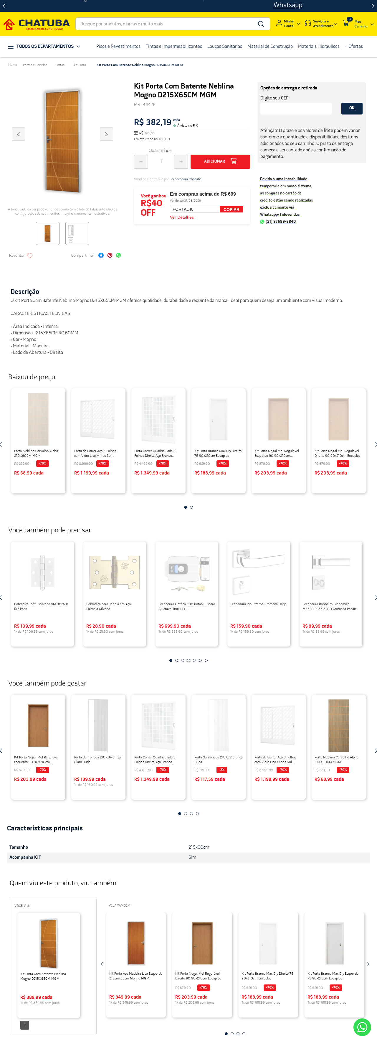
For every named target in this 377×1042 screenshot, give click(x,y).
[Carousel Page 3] (191, 813)
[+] (181, 162)
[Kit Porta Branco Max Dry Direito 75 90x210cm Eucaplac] (218, 419)
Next (106, 142)
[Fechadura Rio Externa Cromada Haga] (258, 572)
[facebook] (101, 256)
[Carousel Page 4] (197, 813)
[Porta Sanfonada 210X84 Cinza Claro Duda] (98, 726)
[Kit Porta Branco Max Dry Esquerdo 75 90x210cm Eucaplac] (334, 943)
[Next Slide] (373, 6)
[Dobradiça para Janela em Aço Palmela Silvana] (114, 572)
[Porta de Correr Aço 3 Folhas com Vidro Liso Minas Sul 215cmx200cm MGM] (278, 726)
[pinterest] (110, 256)
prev (101, 964)
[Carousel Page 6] (200, 660)
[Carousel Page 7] (206, 660)
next (368, 964)
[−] (141, 162)
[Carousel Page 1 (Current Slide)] (179, 813)
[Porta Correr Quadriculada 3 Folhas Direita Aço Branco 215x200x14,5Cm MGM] (158, 726)
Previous (18, 142)
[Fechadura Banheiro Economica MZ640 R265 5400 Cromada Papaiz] (330, 572)
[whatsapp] (118, 256)
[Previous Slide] (4, 6)
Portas (60, 65)
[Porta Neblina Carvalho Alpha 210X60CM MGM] (339, 726)
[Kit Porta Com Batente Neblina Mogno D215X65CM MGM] (48, 944)
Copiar (231, 209)
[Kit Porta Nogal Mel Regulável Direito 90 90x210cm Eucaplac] (339, 419)
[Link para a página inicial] (12, 65)
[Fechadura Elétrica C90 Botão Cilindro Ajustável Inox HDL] (186, 572)
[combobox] (172, 23)
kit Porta (80, 65)
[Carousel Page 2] (185, 813)
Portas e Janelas (35, 65)
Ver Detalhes (182, 217)
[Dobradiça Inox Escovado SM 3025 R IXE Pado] (42, 572)
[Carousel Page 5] (194, 660)
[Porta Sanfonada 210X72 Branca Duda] (218, 726)
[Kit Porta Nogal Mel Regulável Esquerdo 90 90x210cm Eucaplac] (38, 726)
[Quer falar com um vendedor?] (362, 1027)
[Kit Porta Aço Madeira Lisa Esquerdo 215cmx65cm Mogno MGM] (136, 943)
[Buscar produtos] (260, 24)
